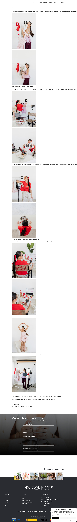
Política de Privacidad (65, 520)
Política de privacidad (33, 448)
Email (24, 428)
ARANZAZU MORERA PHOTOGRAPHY (26, 511)
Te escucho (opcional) (29, 436)
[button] (75, 509)
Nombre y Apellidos (28, 424)
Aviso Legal (69, 520)
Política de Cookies (58, 520)
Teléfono (25, 432)
